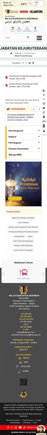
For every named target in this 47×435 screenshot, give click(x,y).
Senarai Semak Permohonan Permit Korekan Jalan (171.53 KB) (23, 85)
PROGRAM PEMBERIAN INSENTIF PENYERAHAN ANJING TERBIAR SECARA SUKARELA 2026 (20, 117)
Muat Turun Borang (23, 56)
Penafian (27, 423)
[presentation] (3, 273)
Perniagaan (15, 142)
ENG (36, 2)
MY (36, 5)
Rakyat (18, 53)
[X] (44, 99)
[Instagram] (44, 103)
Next (38, 109)
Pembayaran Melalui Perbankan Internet (23, 232)
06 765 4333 (26, 316)
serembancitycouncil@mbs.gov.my (26, 335)
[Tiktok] (44, 112)
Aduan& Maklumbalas (27, 30)
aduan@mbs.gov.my (25, 332)
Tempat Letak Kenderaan (23, 245)
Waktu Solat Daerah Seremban (23, 218)
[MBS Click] (44, 121)
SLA (35, 423)
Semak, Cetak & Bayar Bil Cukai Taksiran (23, 227)
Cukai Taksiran (23, 222)
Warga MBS (15, 154)
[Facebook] (43, 95)
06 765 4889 (26, 327)
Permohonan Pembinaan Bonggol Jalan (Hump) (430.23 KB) (25, 77)
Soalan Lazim (13, 30)
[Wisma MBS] (44, 117)
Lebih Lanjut (15, 198)
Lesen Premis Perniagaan (23, 250)
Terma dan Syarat (13, 420)
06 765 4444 (26, 322)
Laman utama (11, 53)
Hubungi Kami (19, 30)
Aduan (30, 236)
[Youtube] (44, 108)
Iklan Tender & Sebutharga (23, 241)
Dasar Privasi (28, 420)
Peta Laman (35, 30)
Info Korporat (16, 130)
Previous (34, 109)
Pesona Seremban (19, 148)
